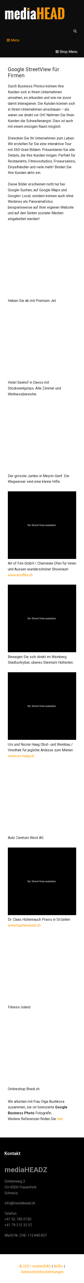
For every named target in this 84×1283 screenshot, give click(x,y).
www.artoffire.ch (20, 575)
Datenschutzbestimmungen (42, 1272)
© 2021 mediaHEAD (35, 1266)
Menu (14, 40)
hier (59, 1119)
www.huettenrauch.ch (24, 925)
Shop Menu (68, 52)
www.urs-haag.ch (21, 756)
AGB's (58, 1266)
